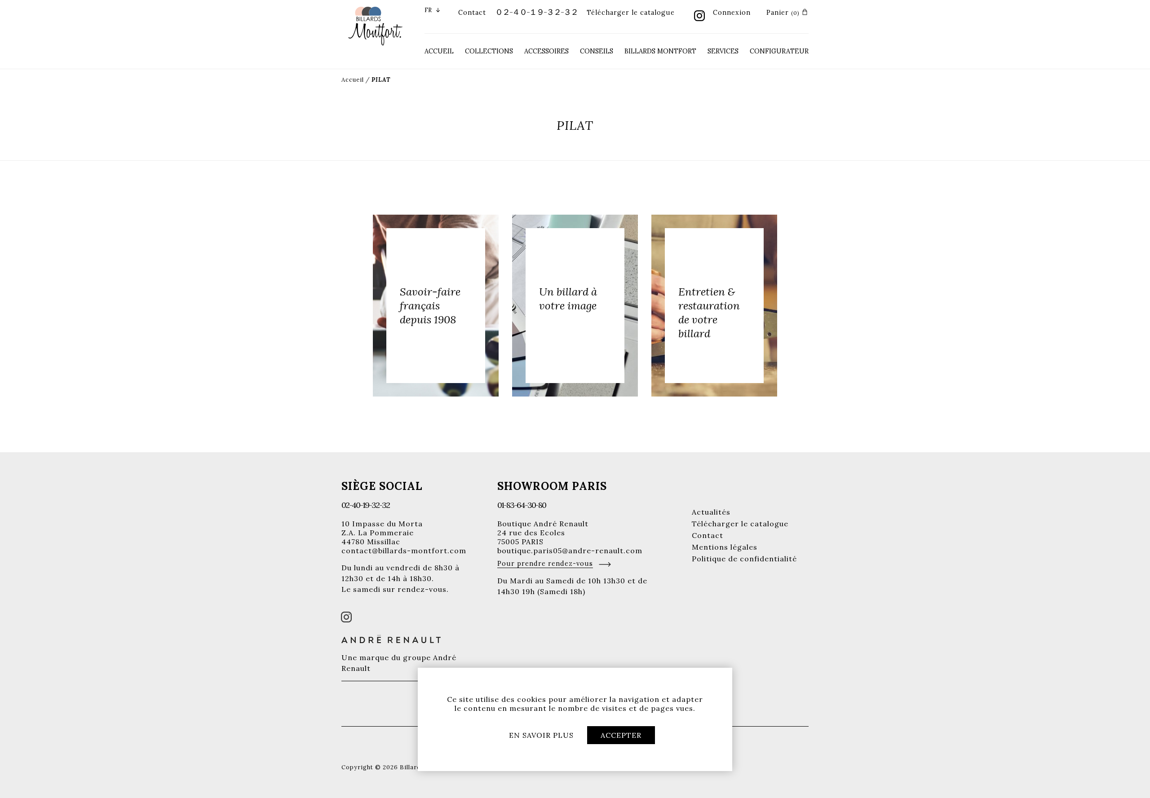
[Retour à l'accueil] (375, 25)
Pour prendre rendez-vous (545, 564)
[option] (436, 306)
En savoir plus (541, 735)
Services (723, 51)
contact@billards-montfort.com (403, 550)
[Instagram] (699, 16)
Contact (472, 13)
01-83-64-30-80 (521, 505)
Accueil (439, 51)
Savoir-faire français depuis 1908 (430, 305)
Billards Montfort (660, 51)
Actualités (711, 511)
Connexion (732, 13)
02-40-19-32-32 (365, 505)
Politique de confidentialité (744, 558)
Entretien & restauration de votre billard (709, 312)
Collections (489, 51)
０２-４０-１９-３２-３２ (536, 12)
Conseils (596, 51)
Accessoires (546, 51)
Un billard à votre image (568, 299)
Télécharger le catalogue (631, 13)
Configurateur (779, 51)
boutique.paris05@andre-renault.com (569, 550)
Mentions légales (724, 546)
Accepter (621, 735)
